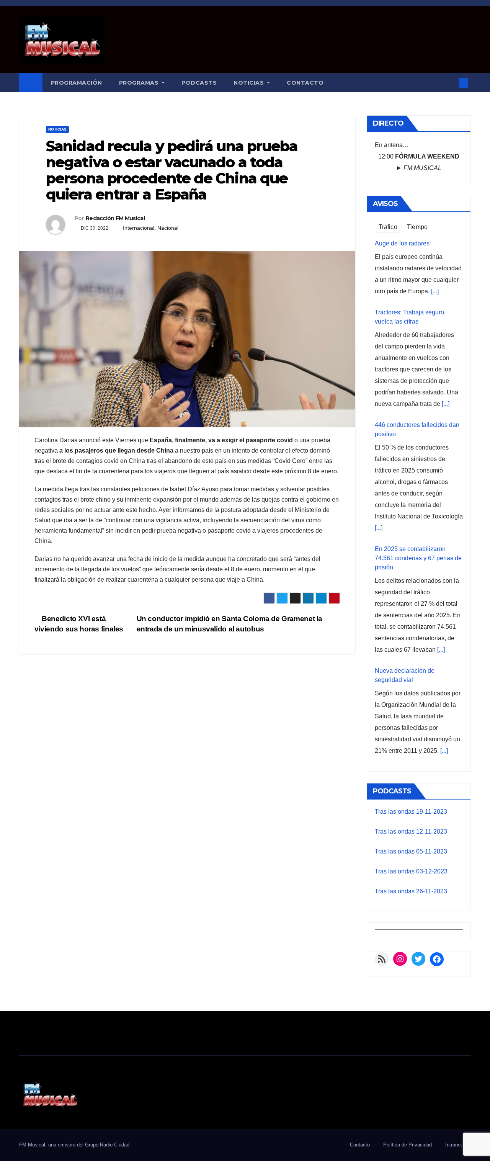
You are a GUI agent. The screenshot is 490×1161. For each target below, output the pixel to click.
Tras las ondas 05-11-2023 (411, 851)
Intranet (453, 1145)
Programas (139, 82)
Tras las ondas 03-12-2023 (411, 871)
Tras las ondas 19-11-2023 (411, 811)
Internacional (138, 228)
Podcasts (199, 82)
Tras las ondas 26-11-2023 (411, 891)
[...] (435, 291)
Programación (76, 82)
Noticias (250, 82)
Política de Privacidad (407, 1145)
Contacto (305, 82)
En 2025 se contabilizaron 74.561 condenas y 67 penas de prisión (418, 558)
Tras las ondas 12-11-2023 (411, 831)
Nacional (167, 228)
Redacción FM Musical (115, 218)
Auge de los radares (402, 243)
